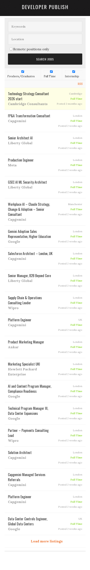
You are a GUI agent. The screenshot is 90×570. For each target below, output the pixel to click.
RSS (80, 84)
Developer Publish (45, 7)
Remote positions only (31, 49)
